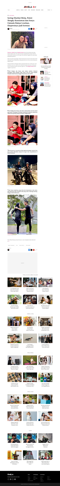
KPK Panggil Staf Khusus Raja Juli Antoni (30, 462)
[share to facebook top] (29, 29)
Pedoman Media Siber (30, 480)
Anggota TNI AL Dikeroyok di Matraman (45, 445)
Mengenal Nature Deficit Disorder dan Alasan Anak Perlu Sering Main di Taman (30, 407)
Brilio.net (48, 478)
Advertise (29, 479)
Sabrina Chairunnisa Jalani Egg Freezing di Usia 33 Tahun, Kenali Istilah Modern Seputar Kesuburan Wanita (45, 368)
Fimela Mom (30, 391)
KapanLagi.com (49, 479)
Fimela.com (41, 479)
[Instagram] (10, 479)
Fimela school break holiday (30, 274)
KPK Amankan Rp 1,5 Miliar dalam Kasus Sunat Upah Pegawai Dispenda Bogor (45, 462)
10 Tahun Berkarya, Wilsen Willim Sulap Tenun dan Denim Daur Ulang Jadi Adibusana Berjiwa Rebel (45, 346)
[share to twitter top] (31, 29)
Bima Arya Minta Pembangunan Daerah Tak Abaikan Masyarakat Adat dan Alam (14, 462)
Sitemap (34, 479)
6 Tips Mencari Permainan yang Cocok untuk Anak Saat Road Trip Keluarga (30, 307)
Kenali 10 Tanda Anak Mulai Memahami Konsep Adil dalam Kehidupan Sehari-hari (14, 407)
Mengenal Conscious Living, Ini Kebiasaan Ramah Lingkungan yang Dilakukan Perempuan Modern (14, 346)
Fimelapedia (30, 352)
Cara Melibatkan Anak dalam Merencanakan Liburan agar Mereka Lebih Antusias (14, 290)
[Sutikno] (9, 29)
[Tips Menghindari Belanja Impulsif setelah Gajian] (42, 79)
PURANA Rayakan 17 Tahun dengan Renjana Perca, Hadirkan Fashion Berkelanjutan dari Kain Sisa (14, 329)
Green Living (30, 313)
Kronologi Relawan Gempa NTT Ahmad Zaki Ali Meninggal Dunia (14, 445)
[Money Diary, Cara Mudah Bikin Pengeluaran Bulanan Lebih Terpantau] (42, 73)
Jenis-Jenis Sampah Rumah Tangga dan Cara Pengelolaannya (45, 385)
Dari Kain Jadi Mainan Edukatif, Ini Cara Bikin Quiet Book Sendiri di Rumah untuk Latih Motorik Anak (45, 407)
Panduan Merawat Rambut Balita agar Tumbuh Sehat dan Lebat (30, 424)
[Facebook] (8, 479)
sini (8, 241)
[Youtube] (15, 479)
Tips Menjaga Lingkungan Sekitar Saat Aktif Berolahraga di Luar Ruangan (30, 346)
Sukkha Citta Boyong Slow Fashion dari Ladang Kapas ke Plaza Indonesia (45, 329)
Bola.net (41, 478)
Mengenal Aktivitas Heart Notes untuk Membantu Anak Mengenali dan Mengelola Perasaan (14, 424)
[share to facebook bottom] (29, 250)
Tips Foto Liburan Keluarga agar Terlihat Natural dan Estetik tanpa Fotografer (14, 307)
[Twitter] (13, 479)
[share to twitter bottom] (31, 250)
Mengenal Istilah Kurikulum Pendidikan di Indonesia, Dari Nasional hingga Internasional (30, 385)
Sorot (30, 430)
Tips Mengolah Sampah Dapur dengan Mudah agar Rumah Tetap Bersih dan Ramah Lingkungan (30, 329)
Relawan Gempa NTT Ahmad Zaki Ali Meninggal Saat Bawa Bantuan (30, 445)
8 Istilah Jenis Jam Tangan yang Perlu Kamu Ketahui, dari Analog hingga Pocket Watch (14, 385)
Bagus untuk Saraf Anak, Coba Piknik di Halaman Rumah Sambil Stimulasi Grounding (30, 290)
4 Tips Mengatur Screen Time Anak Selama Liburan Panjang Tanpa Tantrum (45, 290)
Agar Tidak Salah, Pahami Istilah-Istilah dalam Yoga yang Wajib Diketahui (30, 368)
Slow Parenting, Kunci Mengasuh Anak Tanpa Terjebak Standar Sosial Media (45, 424)
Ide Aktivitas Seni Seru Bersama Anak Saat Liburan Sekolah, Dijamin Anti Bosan (45, 307)
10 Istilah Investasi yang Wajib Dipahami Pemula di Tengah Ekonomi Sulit (14, 368)
